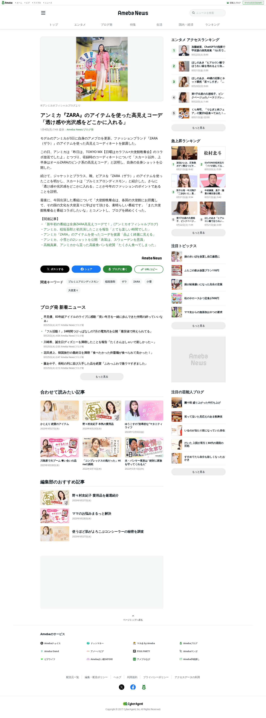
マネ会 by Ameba (146, 643)
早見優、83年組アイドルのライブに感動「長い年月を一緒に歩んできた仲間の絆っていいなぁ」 (103, 318)
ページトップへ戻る (133, 619)
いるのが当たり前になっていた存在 (204, 430)
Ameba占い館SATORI (102, 659)
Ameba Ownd (51, 651)
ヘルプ (117, 677)
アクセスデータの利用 (187, 677)
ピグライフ (49, 659)
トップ (53, 25)
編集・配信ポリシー (96, 677)
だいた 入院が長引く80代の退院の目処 (203, 444)
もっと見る (102, 376)
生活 (159, 25)
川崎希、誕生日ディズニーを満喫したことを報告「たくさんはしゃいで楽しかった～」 (100, 342)
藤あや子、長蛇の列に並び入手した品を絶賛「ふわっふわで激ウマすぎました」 (96, 363)
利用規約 (132, 677)
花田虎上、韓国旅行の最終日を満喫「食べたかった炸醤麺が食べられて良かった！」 (99, 353)
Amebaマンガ (190, 651)
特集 (133, 25)
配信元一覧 (72, 677)
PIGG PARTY (143, 651)
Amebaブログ (190, 643)
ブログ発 (106, 25)
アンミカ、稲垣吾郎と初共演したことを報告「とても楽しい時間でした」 (97, 229)
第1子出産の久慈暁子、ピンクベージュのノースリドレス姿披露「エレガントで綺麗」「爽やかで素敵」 (208, 99)
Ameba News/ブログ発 (80, 129)
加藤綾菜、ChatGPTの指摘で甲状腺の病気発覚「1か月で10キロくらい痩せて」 (208, 50)
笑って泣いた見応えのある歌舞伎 (203, 416)
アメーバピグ (97, 651)
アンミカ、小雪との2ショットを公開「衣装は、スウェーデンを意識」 (95, 239)
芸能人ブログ (235, 2)
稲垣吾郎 (110, 281)
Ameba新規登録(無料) (253, 2)
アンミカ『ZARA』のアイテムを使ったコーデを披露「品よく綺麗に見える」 (100, 234)
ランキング (212, 25)
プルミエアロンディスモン (83, 281)
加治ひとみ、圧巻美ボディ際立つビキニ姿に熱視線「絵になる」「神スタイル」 (186, 167)
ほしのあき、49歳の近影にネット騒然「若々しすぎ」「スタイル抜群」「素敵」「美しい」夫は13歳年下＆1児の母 (208, 83)
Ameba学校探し (191, 659)
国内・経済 (186, 25)
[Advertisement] (73, 582)
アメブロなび (143, 659)
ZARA (136, 281)
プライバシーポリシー (156, 677)
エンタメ (80, 25)
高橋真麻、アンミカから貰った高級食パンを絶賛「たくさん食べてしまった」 (101, 245)
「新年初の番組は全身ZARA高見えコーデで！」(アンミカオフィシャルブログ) (101, 224)
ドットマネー (97, 643)
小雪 (149, 281)
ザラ (124, 281)
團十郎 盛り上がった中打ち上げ (202, 402)
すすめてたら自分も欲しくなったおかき (204, 458)
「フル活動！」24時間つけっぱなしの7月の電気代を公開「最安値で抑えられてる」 (98, 331)
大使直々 (73, 290)
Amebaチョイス (52, 643)
